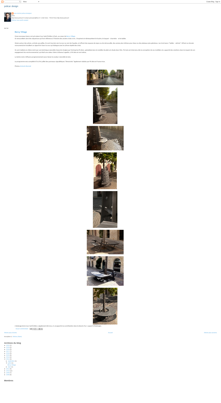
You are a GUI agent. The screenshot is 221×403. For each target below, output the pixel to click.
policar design (11, 6)
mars (9, 367)
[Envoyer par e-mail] (33, 329)
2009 (8, 373)
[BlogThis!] (35, 329)
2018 (8, 349)
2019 (8, 347)
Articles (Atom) (17, 336)
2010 (8, 371)
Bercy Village (21, 32)
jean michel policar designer (23, 13)
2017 (8, 351)
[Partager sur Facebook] (39, 329)
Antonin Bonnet (25, 66)
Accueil (110, 332)
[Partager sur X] (37, 329)
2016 (8, 353)
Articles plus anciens (210, 332)
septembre (11, 361)
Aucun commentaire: (22, 329)
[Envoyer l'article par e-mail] (30, 329)
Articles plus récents (10, 332)
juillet (10, 363)
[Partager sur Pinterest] (42, 329)
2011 (8, 369)
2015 (8, 355)
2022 (8, 345)
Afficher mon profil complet (20, 20)
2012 (8, 359)
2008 (8, 375)
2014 (8, 357)
